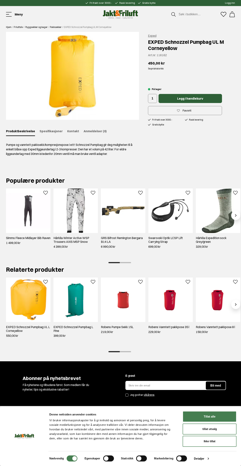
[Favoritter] (223, 14)
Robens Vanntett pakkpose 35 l (168, 327)
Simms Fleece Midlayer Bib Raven (28, 238)
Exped (152, 36)
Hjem (8, 27)
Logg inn (230, 2)
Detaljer (199, 458)
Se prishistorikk (156, 68)
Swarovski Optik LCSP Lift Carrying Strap (165, 240)
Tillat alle (209, 416)
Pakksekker (56, 27)
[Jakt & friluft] (120, 14)
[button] (72, 76)
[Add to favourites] (45, 192)
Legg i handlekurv (190, 98)
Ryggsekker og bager (36, 27)
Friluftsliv (18, 27)
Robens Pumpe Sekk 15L (117, 327)
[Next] (235, 215)
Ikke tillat (209, 441)
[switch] (108, 458)
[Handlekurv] (232, 14)
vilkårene (149, 395)
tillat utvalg (209, 429)
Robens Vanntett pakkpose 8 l (215, 327)
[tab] (114, 262)
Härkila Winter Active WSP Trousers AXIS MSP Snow (71, 240)
